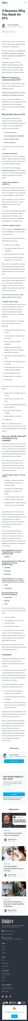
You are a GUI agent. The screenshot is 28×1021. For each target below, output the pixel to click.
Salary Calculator (7, 988)
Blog (3, 949)
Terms (3, 960)
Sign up (4, 977)
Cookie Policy (5, 966)
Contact (4, 952)
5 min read (7, 864)
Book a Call (14, 761)
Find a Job (5, 974)
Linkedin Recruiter (19, 229)
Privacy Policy (5, 963)
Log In (3, 980)
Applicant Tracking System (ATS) (11, 78)
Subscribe (14, 794)
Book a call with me (10, 32)
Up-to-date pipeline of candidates (14, 136)
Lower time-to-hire (10, 142)
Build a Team (5, 991)
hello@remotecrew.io (9, 931)
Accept (14, 1016)
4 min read (7, 830)
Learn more (21, 1012)
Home (3, 946)
